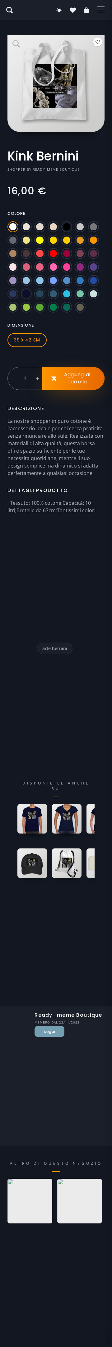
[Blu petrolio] (39, 293)
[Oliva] (80, 307)
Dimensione (20, 325)
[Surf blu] (66, 293)
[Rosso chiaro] (39, 253)
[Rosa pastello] (12, 266)
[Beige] (26, 226)
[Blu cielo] (39, 280)
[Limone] (26, 240)
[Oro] (53, 240)
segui (49, 1031)
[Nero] (66, 226)
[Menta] (80, 293)
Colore (16, 213)
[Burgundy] (80, 253)
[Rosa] (53, 266)
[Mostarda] (80, 240)
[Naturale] (53, 226)
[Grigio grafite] (12, 240)
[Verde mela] (39, 307)
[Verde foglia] (53, 307)
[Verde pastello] (93, 293)
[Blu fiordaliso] (66, 280)
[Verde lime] (26, 307)
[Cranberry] (66, 253)
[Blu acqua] (53, 293)
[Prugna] (93, 253)
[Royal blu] (93, 280)
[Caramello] (12, 253)
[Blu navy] (12, 293)
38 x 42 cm (27, 340)
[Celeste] (26, 280)
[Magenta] (80, 266)
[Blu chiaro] (53, 280)
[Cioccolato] (26, 253)
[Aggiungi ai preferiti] (97, 42)
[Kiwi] (12, 307)
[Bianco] (12, 226)
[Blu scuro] (26, 293)
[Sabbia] (39, 226)
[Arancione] (93, 240)
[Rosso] (53, 253)
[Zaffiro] (80, 280)
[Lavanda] (12, 280)
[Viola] (93, 266)
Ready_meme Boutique (56, 169)
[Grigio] (93, 226)
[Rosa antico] (39, 266)
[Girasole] (66, 240)
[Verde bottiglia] (66, 307)
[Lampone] (26, 266)
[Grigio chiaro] (80, 226)
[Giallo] (39, 240)
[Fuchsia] (66, 266)
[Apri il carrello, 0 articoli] (86, 10)
